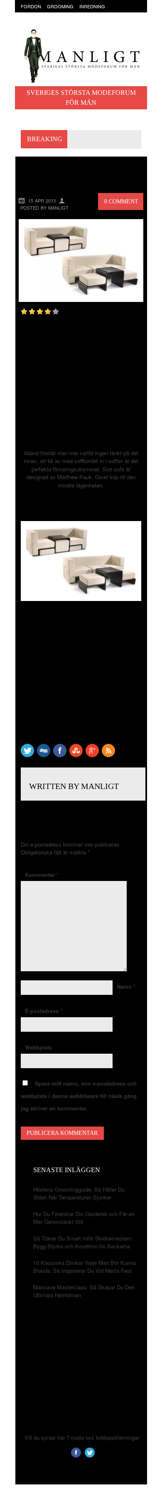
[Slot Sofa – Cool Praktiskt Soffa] (81, 300)
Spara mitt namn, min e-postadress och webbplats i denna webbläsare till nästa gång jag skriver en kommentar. (79, 1095)
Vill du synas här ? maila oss (59, 1437)
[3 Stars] (40, 311)
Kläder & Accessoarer (50, 14)
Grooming (60, 6)
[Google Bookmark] (92, 755)
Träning (53, 22)
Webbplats (38, 1047)
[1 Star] (24, 311)
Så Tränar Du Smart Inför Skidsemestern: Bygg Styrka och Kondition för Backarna (83, 1242)
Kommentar (42, 874)
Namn (126, 986)
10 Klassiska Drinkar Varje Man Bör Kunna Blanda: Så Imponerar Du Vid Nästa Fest (84, 1267)
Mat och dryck (103, 14)
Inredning (92, 6)
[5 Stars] (55, 311)
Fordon (31, 6)
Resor (29, 22)
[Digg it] (43, 755)
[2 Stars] (32, 311)
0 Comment (121, 201)
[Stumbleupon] (76, 755)
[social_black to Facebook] (59, 755)
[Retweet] (27, 755)
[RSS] (108, 755)
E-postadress (43, 1011)
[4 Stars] (47, 311)
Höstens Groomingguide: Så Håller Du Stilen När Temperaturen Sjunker (79, 1193)
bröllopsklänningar (117, 1437)
